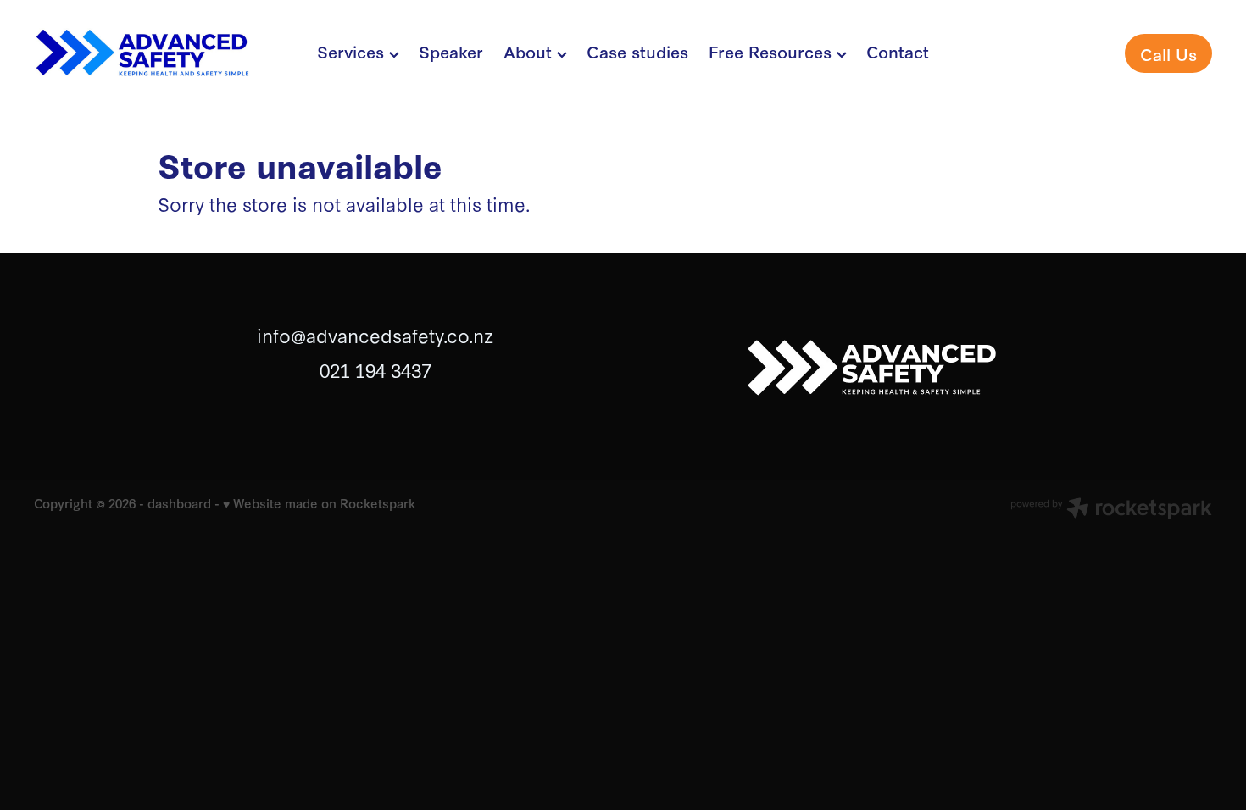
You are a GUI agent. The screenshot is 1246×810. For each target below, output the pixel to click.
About (530, 51)
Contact (897, 51)
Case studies (637, 51)
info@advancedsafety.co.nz (375, 334)
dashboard (179, 503)
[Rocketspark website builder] (1111, 510)
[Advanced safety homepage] (152, 53)
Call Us (1168, 53)
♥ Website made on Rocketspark (319, 503)
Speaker (451, 51)
